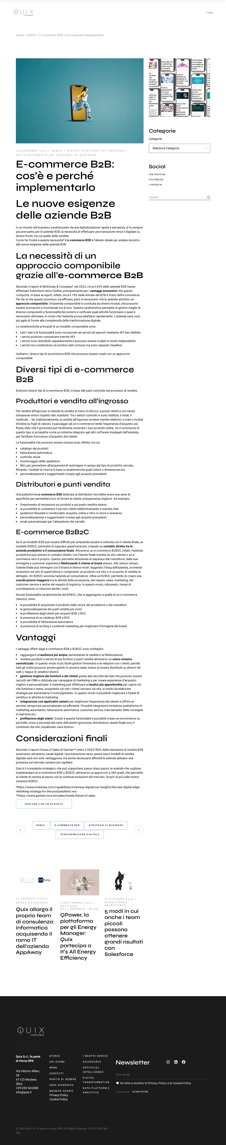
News (53, 1067)
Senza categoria (32, 902)
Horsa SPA (26, 1061)
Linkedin (155, 184)
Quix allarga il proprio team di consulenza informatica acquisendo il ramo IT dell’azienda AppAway (34, 931)
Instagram (157, 174)
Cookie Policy (58, 1099)
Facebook (156, 179)
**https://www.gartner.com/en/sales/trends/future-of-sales (55, 795)
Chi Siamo (57, 1061)
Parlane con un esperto (44, 804)
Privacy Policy (58, 1095)
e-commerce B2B (67, 825)
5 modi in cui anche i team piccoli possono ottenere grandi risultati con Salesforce (124, 932)
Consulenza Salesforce (116, 904)
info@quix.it (24, 1092)
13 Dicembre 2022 (31, 150)
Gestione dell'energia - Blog (79, 907)
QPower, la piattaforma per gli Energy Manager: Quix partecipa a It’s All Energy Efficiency (78, 936)
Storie (54, 1056)
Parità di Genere (62, 1079)
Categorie (155, 139)
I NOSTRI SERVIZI (95, 1056)
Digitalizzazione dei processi (96, 150)
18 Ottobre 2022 (119, 899)
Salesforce (92, 1061)
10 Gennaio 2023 (30, 898)
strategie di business (106, 825)
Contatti (56, 1073)
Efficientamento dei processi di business (56, 155)
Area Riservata (61, 1085)
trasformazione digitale (79, 834)
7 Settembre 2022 (76, 902)
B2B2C (31, 35)
